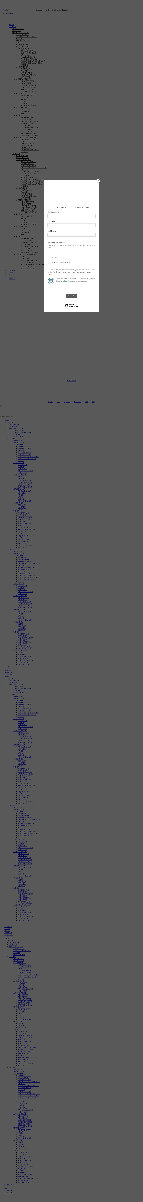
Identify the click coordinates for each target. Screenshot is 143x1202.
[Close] (98, 181)
